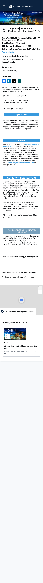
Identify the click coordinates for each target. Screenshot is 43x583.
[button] (8, 52)
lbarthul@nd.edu (8, 62)
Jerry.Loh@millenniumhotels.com (21, 163)
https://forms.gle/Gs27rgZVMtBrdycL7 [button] (27, 49)
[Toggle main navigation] (4, 6)
